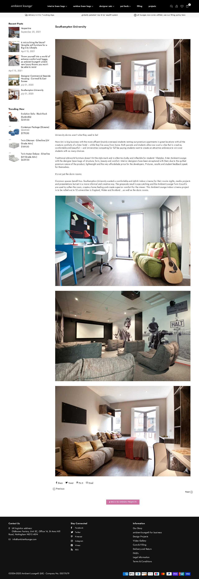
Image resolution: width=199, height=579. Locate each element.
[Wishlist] (182, 6)
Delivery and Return (142, 548)
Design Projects (140, 536)
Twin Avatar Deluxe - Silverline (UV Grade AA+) (35, 155)
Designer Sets (106, 6)
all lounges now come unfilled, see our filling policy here (161, 15)
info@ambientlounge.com (24, 539)
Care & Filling (139, 544)
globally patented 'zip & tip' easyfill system (100, 15)
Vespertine (26, 28)
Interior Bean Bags (56, 6)
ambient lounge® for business (147, 532)
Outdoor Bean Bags (82, 6)
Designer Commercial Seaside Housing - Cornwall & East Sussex (36, 79)
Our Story (137, 528)
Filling (139, 6)
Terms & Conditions (142, 561)
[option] (40, 15)
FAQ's (136, 553)
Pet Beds (124, 6)
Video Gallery (139, 540)
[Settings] (176, 6)
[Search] (171, 6)
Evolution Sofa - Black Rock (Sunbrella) (34, 115)
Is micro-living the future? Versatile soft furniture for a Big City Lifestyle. (34, 45)
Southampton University (32, 90)
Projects (152, 6)
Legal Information (141, 557)
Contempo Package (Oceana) (35, 127)
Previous (60, 488)
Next (187, 491)
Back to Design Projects (123, 501)
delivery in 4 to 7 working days (41, 15)
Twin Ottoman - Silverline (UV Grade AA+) (35, 142)
